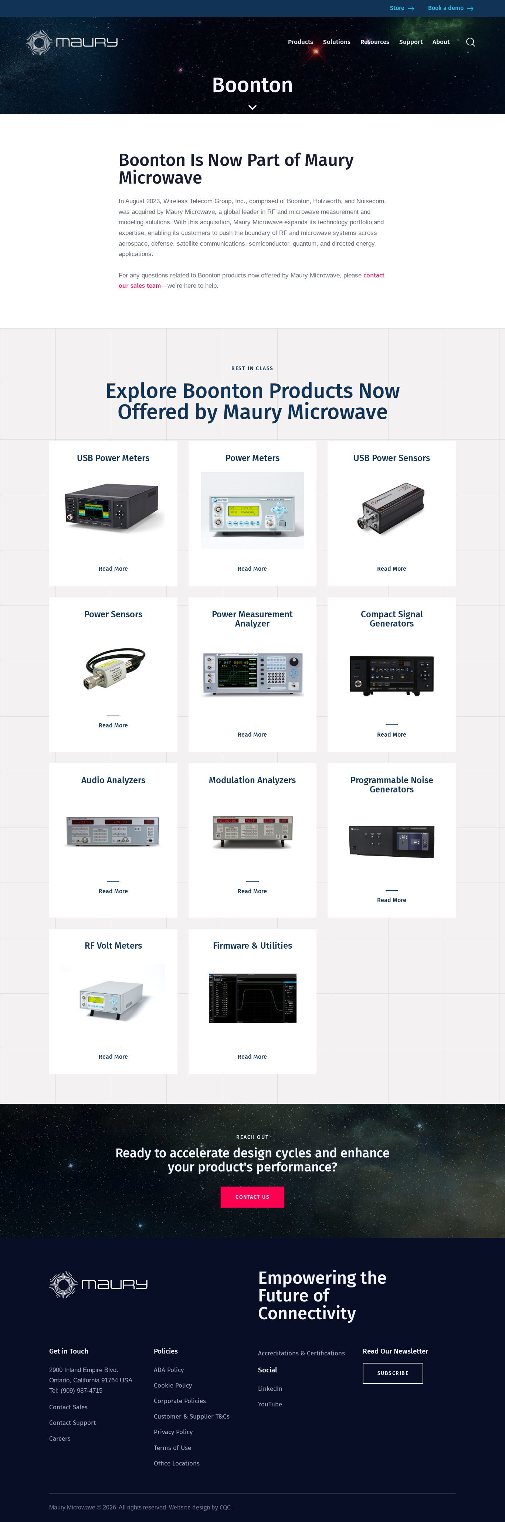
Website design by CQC (199, 1507)
